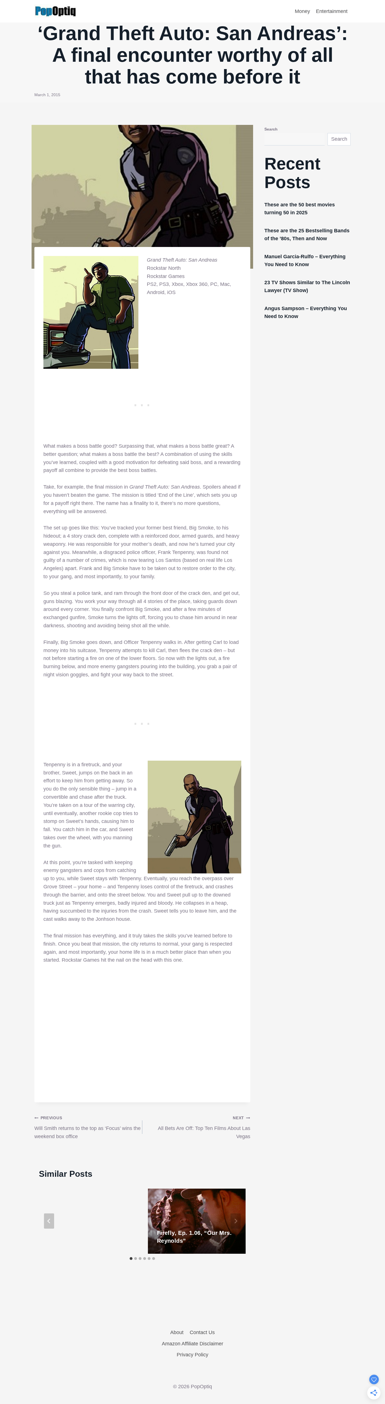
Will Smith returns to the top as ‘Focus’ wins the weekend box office (87, 1127)
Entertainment (332, 11)
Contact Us (202, 1332)
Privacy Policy (192, 1354)
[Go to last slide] (49, 1221)
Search (271, 129)
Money (302, 11)
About (176, 1332)
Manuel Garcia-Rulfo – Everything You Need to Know (305, 260)
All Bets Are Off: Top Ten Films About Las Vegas (204, 1127)
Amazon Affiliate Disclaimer (192, 1343)
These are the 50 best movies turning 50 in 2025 (299, 208)
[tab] (131, 1258)
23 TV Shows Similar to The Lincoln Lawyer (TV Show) (307, 286)
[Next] (236, 1221)
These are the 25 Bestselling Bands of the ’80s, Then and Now (306, 234)
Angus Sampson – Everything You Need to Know (305, 312)
